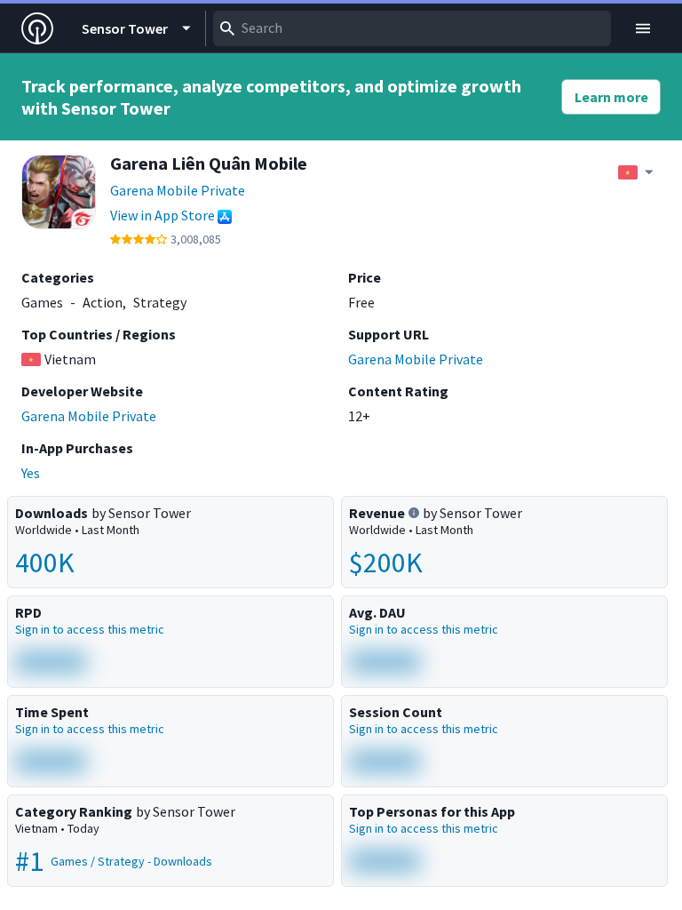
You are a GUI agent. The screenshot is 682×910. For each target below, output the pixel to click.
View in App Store (162, 215)
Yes (30, 473)
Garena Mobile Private (177, 190)
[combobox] (412, 28)
